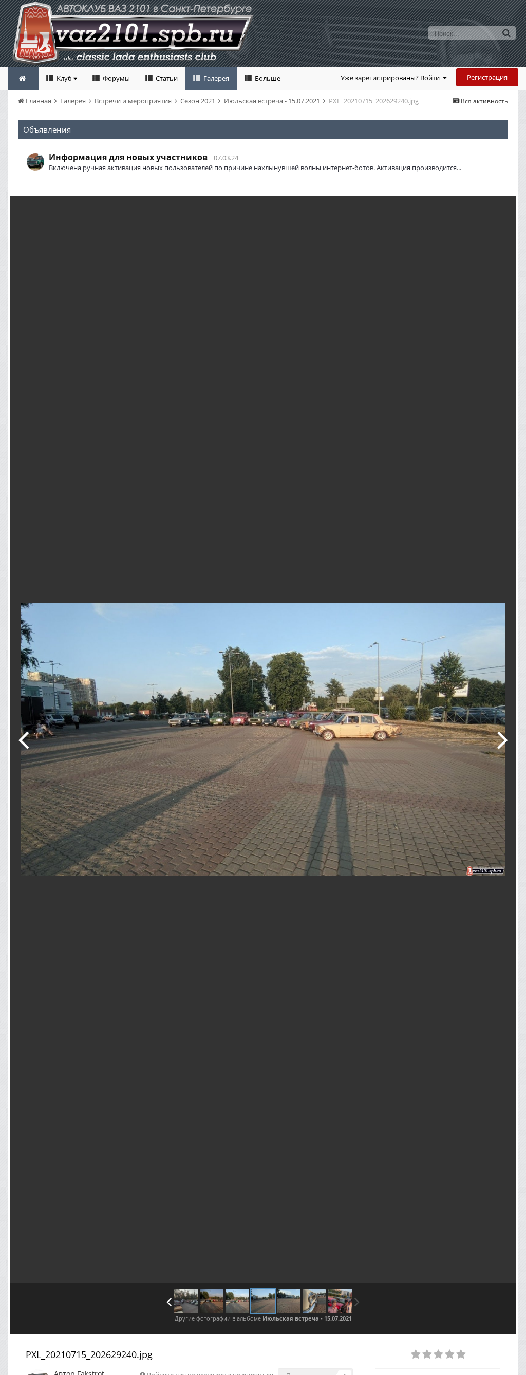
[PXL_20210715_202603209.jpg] (23, 739)
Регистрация (487, 77)
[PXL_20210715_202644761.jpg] (503, 739)
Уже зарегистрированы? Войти (392, 77)
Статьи (166, 78)
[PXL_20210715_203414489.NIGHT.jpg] (340, 1301)
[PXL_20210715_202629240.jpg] (263, 1301)
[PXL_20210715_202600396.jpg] (211, 1301)
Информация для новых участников (128, 157)
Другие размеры (449, 211)
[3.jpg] (314, 1301)
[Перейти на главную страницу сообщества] (23, 78)
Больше (266, 78)
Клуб (64, 78)
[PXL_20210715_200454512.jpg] (186, 1301)
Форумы (115, 78)
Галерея (215, 78)
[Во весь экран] (497, 211)
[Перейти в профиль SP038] (35, 162)
